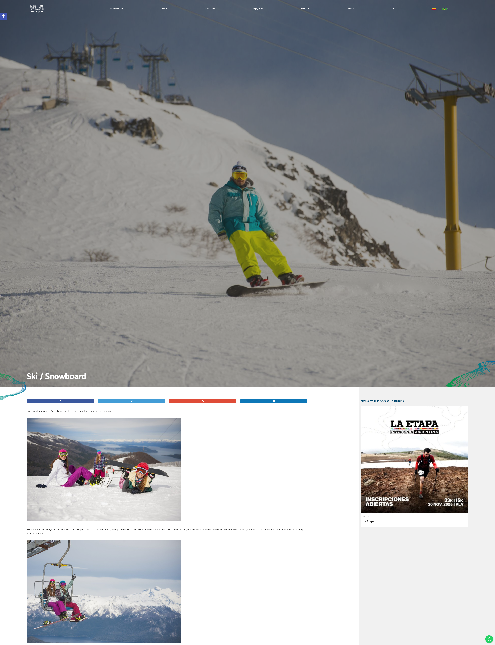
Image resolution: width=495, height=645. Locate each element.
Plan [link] (163, 8)
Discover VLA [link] (116, 8)
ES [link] (437, 8)
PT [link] (448, 8)
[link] (3, 16)
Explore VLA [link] (209, 8)
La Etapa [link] (368, 521)
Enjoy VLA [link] (257, 8)
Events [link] (304, 8)
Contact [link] (350, 8)
